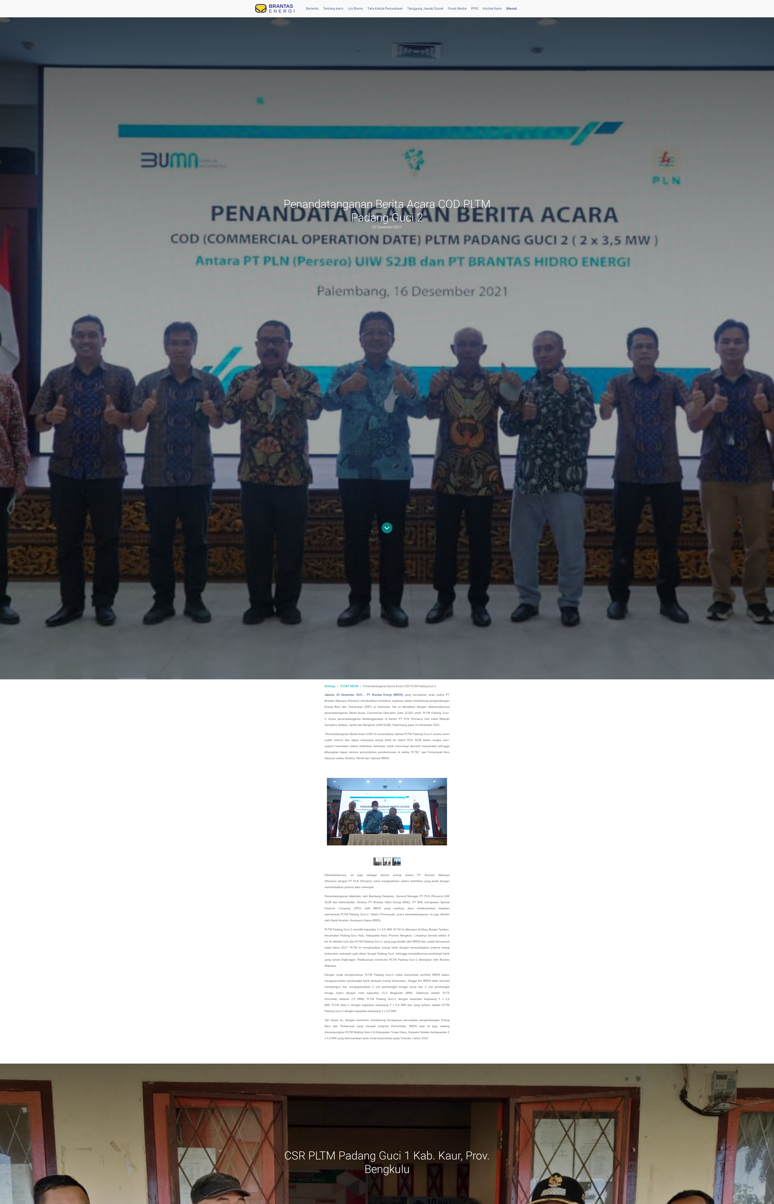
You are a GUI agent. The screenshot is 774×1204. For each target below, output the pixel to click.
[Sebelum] (336, 818)
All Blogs (330, 686)
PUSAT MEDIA (349, 686)
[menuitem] (312, 8)
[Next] (438, 818)
